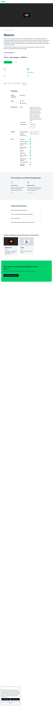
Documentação (8, 62)
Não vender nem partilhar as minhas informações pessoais (10, 702)
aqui (26, 48)
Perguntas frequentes (16, 83)
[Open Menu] (51, 1)
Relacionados (24, 83)
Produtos (5, 83)
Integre (9, 83)
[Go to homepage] (3, 1)
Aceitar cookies (6, 699)
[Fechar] (19, 688)
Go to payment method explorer (11, 275)
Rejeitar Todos (15, 699)
